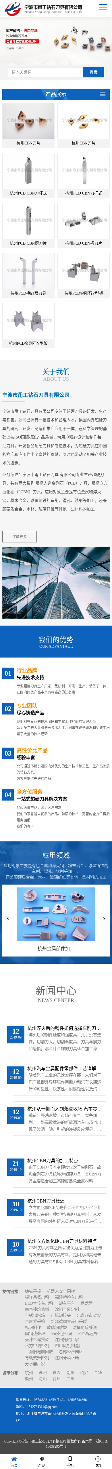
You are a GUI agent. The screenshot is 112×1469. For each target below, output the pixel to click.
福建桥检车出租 (69, 1297)
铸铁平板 (33, 1291)
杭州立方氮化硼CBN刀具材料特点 (62, 1241)
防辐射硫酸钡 (85, 1327)
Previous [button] (8, 918)
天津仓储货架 (37, 1339)
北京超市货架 (89, 1315)
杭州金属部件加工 (56, 948)
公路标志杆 (88, 1333)
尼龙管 (87, 1303)
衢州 (29, 1379)
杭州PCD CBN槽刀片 (28, 243)
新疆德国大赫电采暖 (69, 1321)
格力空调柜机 (37, 1346)
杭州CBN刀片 (28, 143)
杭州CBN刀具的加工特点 (52, 1160)
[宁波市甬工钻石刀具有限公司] (44, 9)
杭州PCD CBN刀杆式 (28, 193)
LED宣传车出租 (39, 1303)
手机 (70, 1465)
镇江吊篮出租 (37, 1297)
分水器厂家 (35, 1364)
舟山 (43, 1379)
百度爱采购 (35, 1321)
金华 (98, 1373)
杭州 (29, 1373)
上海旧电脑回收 (39, 1352)
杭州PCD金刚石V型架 (83, 293)
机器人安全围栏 (61, 1291)
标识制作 (33, 1327)
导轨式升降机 (37, 1358)
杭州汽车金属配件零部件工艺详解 (61, 1068)
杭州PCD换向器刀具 (28, 293)
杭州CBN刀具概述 (46, 1201)
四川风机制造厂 (69, 1346)
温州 (43, 1373)
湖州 (70, 1373)
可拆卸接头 (61, 1315)
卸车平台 (67, 1303)
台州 (57, 1379)
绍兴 (84, 1373)
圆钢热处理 (35, 1333)
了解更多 (19, 537)
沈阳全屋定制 (67, 1309)
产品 (42, 1465)
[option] (56, 39)
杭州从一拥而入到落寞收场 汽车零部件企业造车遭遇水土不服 (65, 1108)
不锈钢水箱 (35, 1315)
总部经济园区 (71, 1352)
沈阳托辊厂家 (67, 1339)
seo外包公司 (61, 1333)
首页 (14, 1465)
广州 (70, 1379)
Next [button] (104, 918)
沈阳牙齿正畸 (67, 1358)
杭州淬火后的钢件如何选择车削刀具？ (65, 1028)
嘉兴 (57, 1373)
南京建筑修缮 (37, 1309)
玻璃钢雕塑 (57, 1327)
